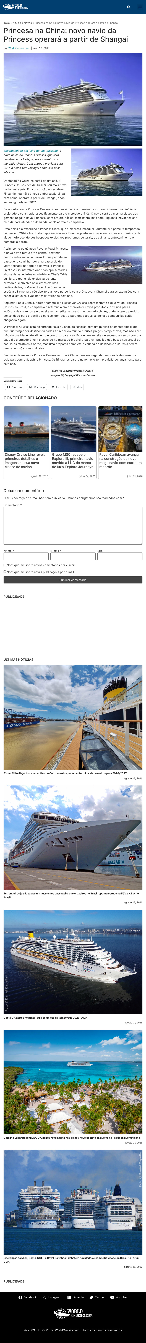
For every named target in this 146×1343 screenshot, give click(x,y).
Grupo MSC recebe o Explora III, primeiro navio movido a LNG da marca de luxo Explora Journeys (72, 460)
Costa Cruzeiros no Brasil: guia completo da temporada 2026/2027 (45, 1017)
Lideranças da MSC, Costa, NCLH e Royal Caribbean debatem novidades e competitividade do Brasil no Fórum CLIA (71, 1259)
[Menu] (140, 7)
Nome (9, 550)
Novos (28, 22)
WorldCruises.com (19, 48)
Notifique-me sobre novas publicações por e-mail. (41, 572)
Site (100, 550)
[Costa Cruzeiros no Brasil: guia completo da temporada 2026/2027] (73, 962)
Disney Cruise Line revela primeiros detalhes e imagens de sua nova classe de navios (25, 460)
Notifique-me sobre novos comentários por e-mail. (41, 565)
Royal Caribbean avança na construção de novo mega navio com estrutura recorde (120, 460)
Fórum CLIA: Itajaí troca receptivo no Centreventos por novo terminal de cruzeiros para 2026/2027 (65, 773)
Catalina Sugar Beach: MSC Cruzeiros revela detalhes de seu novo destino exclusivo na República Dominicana (72, 1137)
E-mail (55, 550)
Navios (17, 22)
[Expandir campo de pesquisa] (128, 7)
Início (7, 22)
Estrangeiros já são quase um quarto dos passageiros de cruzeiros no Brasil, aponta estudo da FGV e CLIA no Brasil (71, 895)
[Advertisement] (73, 627)
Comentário (13, 505)
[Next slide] (137, 441)
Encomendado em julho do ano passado (31, 150)
